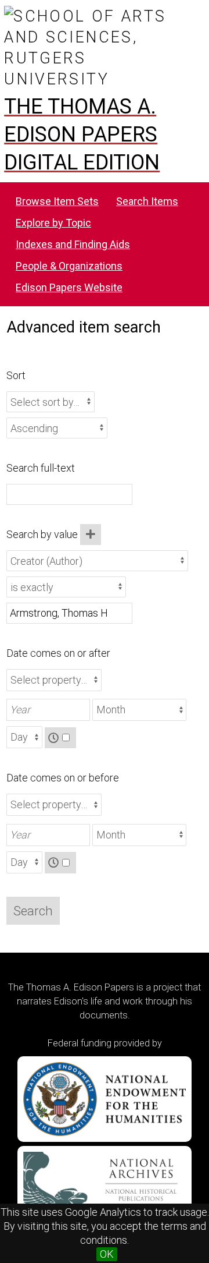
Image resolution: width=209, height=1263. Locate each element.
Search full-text (40, 468)
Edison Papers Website (69, 287)
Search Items (147, 201)
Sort (16, 375)
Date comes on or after (58, 653)
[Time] (60, 738)
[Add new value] (90, 534)
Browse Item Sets (57, 201)
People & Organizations (69, 266)
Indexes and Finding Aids (73, 244)
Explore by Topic (53, 223)
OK (107, 1254)
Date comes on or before (62, 778)
